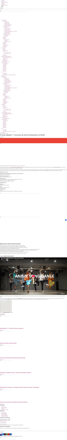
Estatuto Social (7, 78)
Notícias (4, 105)
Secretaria (3, 1)
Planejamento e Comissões (7, 90)
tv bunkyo (4, 44)
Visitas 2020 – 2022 (8, 53)
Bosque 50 (4, 64)
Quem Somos (5, 77)
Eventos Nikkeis (5, 50)
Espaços (4, 38)
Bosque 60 (4, 65)
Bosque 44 (4, 68)
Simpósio (4, 115)
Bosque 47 (4, 70)
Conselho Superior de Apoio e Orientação (11, 31)
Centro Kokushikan (4, 62)
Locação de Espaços (5, 2)
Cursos (4, 54)
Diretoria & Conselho (6, 26)
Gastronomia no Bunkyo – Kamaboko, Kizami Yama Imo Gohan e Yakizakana (19, 387)
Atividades (3, 104)
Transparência (7, 79)
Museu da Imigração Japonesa (6, 56)
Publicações (5, 42)
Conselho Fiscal (7, 29)
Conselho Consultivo (8, 30)
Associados (3, 75)
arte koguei (4, 130)
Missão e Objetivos (7, 23)
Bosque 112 (4, 67)
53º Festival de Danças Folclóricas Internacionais (12, 357)
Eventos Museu (5, 58)
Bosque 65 (4, 66)
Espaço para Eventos (6, 61)
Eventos (4, 49)
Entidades (4, 37)
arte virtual (4, 129)
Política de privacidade (8, 24)
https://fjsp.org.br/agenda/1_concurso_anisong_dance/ (17, 165)
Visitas (4, 51)
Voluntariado (5, 46)
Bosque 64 (4, 71)
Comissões (6, 92)
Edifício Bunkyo (7, 39)
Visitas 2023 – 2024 (8, 52)
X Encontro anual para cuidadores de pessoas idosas (13, 402)
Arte (2, 128)
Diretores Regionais (7, 32)
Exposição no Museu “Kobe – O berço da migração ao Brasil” (15, 372)
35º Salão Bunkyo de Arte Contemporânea (9, 74)
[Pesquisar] (0, 10)
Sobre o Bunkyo (4, 20)
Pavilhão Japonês (4, 117)
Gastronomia (5, 55)
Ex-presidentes (7, 33)
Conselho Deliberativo (8, 28)
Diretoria (3, 0)
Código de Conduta (7, 25)
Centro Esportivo (5, 63)
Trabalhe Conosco (5, 45)
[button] (4, 133)
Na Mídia (4, 43)
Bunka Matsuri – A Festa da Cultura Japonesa (11, 328)
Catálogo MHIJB (5, 116)
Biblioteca (6, 40)
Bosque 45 (4, 69)
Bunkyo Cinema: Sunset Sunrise (8, 343)
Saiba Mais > (2, 330)
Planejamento (7, 91)
